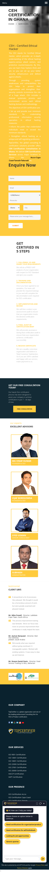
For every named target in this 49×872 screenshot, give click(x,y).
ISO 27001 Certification (17, 767)
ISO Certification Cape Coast (19, 797)
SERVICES (23, 24)
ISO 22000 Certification (17, 764)
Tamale (17, 160)
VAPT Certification (15, 777)
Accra (33, 157)
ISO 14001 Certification (17, 758)
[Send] (42, 858)
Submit (15, 225)
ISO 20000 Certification (17, 770)
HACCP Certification (16, 774)
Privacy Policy (40, 865)
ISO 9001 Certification (17, 754)
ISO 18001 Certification (17, 761)
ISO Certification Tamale (17, 800)
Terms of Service (22, 868)
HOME (11, 24)
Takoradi (25, 160)
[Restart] (40, 803)
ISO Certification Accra (17, 794)
